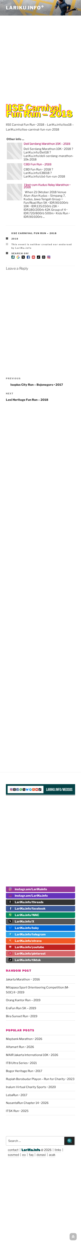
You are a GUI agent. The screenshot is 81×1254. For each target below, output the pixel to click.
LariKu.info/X (24, 921)
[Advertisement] (40, 56)
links (58, 1150)
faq (31, 1155)
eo (24, 1155)
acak (52, 1155)
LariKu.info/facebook (30, 908)
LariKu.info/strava (28, 941)
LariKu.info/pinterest (30, 953)
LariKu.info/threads (29, 902)
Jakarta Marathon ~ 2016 (23, 979)
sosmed (13, 1155)
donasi (41, 1155)
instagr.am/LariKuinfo (31, 889)
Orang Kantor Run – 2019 (23, 1000)
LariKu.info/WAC (27, 915)
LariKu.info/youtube (29, 947)
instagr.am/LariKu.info (31, 895)
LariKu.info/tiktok (28, 960)
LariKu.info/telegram (30, 934)
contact (13, 1150)
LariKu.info (31, 1150)
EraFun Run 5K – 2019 (21, 1008)
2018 (15, 238)
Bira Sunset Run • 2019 (21, 1016)
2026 (48, 1150)
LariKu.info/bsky (27, 928)
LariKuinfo (25, 8)
